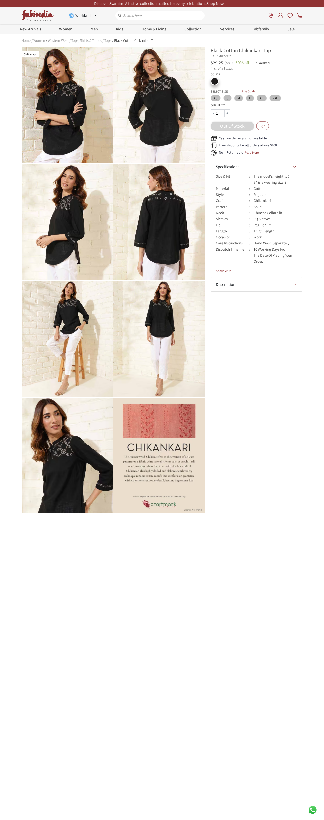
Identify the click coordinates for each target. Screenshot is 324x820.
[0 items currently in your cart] (298, 15)
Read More (252, 152)
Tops (107, 40)
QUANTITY (218, 105)
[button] (215, 81)
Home (26, 40)
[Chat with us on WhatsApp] (313, 809)
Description (225, 284)
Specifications (227, 166)
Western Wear (58, 40)
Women (39, 40)
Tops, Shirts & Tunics (86, 40)
